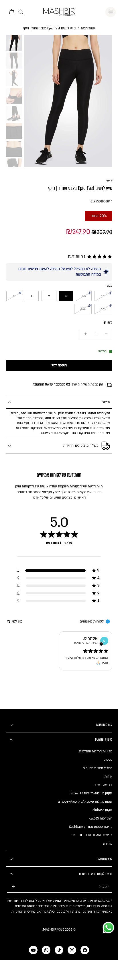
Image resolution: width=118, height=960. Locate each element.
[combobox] (14, 621)
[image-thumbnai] (14, 43)
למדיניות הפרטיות (23, 911)
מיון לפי (17, 621)
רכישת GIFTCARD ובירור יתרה (92, 835)
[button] (89, 257)
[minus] (106, 333)
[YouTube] (33, 950)
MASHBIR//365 (53, 929)
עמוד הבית (88, 28)
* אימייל (104, 887)
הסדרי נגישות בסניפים (97, 768)
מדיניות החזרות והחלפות (95, 751)
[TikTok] (59, 950)
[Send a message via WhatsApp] (108, 927)
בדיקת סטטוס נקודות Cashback (90, 827)
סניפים (107, 760)
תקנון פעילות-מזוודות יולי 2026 (91, 793)
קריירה (107, 843)
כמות (108, 323)
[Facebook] (84, 950)
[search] (20, 12)
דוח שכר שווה (103, 785)
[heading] (59, 549)
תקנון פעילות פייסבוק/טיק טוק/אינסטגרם (85, 802)
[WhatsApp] (46, 950)
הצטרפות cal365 (100, 818)
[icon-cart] (12, 12)
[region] (59, 559)
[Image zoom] (68, 101)
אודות (108, 776)
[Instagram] (72, 950)
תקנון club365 (102, 810)
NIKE (108, 181)
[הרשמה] (14, 887)
